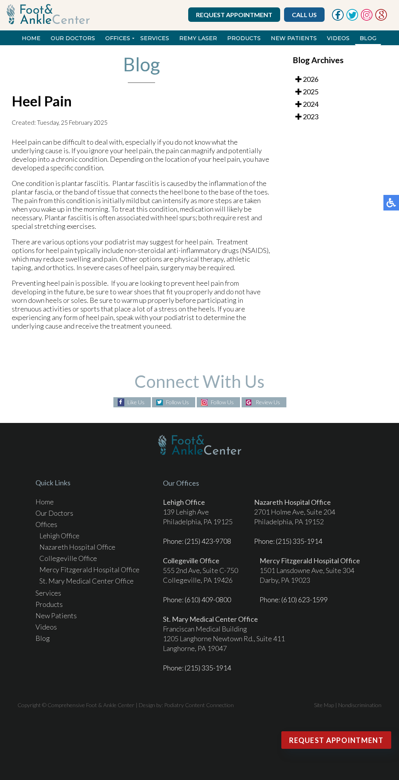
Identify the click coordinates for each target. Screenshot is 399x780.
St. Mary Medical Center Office (86, 581)
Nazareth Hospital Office (77, 547)
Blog (368, 38)
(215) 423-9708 (208, 541)
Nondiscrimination (359, 705)
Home (31, 38)
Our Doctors (73, 38)
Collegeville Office (68, 558)
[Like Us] (338, 18)
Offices (117, 38)
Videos (338, 38)
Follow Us (177, 402)
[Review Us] (381, 18)
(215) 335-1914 (299, 541)
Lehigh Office (59, 535)
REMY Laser (198, 38)
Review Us (268, 402)
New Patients (294, 38)
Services (154, 38)
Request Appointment (234, 14)
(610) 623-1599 (304, 599)
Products (244, 38)
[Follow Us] (352, 18)
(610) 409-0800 (208, 599)
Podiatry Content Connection (199, 705)
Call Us (304, 14)
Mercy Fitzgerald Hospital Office (89, 569)
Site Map (324, 705)
